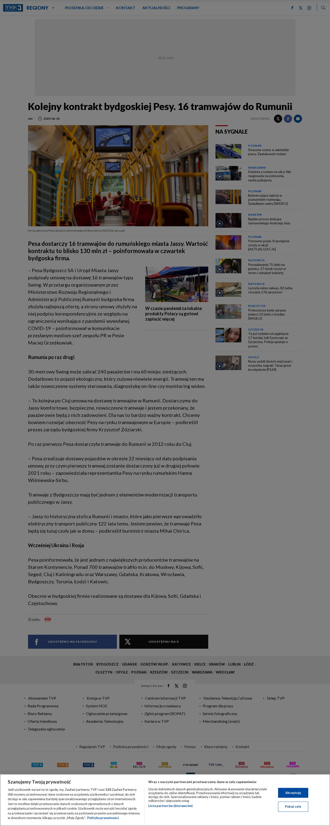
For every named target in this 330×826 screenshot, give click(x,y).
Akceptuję (293, 793)
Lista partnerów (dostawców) (170, 806)
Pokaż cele (293, 806)
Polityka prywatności (103, 818)
